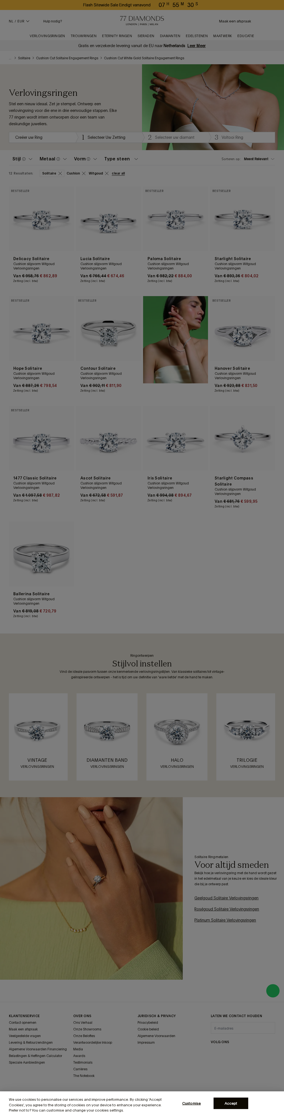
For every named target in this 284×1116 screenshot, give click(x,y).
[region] (142, 1103)
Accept (231, 1103)
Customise (191, 1103)
